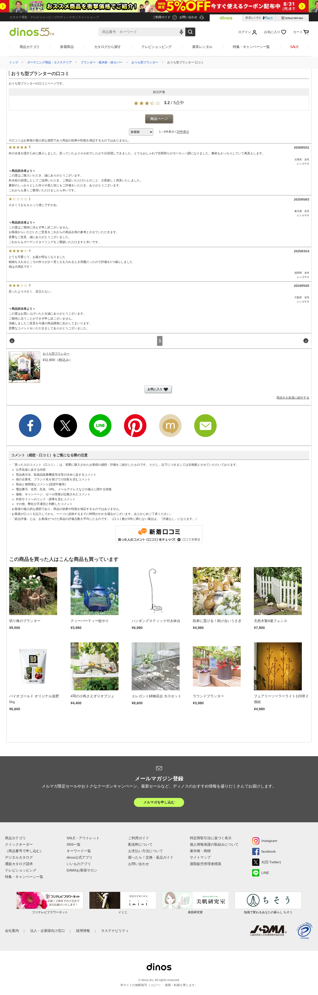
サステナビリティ (115, 931)
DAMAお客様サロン (82, 870)
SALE (294, 47)
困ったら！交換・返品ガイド (150, 857)
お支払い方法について (145, 851)
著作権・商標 (200, 851)
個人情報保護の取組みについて (214, 844)
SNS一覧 (73, 844)
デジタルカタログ (19, 857)
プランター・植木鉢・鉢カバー (101, 62)
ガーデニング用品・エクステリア (49, 62)
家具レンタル (202, 47)
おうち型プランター (144, 62)
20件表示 (183, 132)
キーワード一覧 (79, 851)
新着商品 (67, 47)
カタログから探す (107, 47)
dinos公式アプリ (79, 857)
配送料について (140, 844)
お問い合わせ (138, 864)
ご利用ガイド (138, 838)
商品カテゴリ (30, 47)
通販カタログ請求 (19, 864)
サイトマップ (200, 857)
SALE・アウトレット (83, 838)
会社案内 (12, 931)
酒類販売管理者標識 (205, 864)
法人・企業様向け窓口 (47, 931)
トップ (13, 62)
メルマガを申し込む (159, 802)
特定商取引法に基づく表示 (211, 838)
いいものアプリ (79, 864)
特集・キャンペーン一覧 (251, 47)
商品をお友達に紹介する (293, 397)
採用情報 (83, 931)
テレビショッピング (156, 47)
